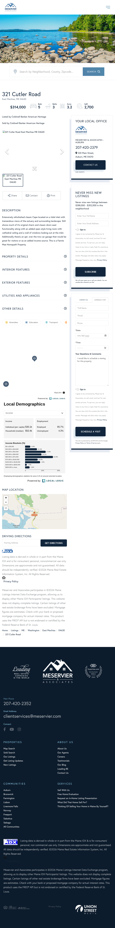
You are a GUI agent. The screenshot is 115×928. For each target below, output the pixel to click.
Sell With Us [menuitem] (64, 790)
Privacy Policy (11, 581)
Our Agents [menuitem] (63, 752)
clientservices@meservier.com (32, 716)
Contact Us (91, 164)
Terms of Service (92, 443)
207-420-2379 (86, 147)
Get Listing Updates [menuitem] (13, 760)
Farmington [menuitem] (9, 798)
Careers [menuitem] (61, 756)
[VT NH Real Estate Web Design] (93, 909)
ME (23, 630)
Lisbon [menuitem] (7, 802)
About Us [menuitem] (62, 748)
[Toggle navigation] (108, 7)
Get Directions (54, 543)
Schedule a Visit (100, 300)
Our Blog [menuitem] (62, 764)
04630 (61, 630)
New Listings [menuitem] (10, 764)
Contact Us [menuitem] (63, 772)
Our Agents (79, 172)
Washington (33, 630)
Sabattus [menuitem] (8, 818)
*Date (78, 330)
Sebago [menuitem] (7, 822)
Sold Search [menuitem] (9, 752)
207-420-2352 (17, 703)
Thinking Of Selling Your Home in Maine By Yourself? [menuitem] (83, 806)
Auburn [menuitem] (7, 790)
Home (5, 630)
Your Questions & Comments (88, 354)
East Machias (48, 630)
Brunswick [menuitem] (8, 794)
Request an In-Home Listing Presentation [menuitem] (77, 798)
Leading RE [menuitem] (63, 768)
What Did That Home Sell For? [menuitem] (72, 802)
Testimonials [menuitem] (63, 760)
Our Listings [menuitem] (9, 756)
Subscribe (90, 271)
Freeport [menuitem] (8, 814)
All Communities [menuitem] (11, 826)
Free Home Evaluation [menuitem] (68, 794)
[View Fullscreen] (6, 508)
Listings (14, 630)
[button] (93, 71)
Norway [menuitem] (7, 810)
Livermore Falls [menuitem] (11, 806)
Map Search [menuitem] (9, 748)
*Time (78, 342)
